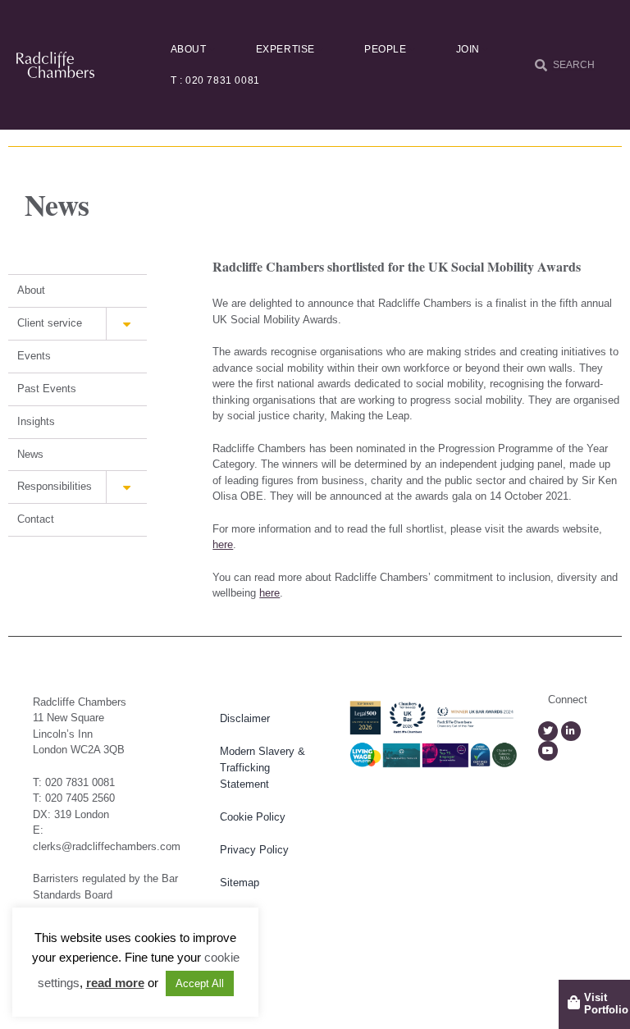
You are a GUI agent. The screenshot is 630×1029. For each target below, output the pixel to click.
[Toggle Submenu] (126, 324)
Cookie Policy (252, 817)
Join (468, 49)
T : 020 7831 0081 (215, 80)
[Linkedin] (571, 731)
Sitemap (239, 882)
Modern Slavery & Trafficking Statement (262, 767)
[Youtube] (548, 751)
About (189, 49)
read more (115, 983)
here (222, 544)
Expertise (285, 49)
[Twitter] (548, 731)
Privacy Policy (254, 850)
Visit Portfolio (606, 1004)
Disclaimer (245, 718)
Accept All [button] (200, 983)
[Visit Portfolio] (574, 1002)
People (385, 49)
